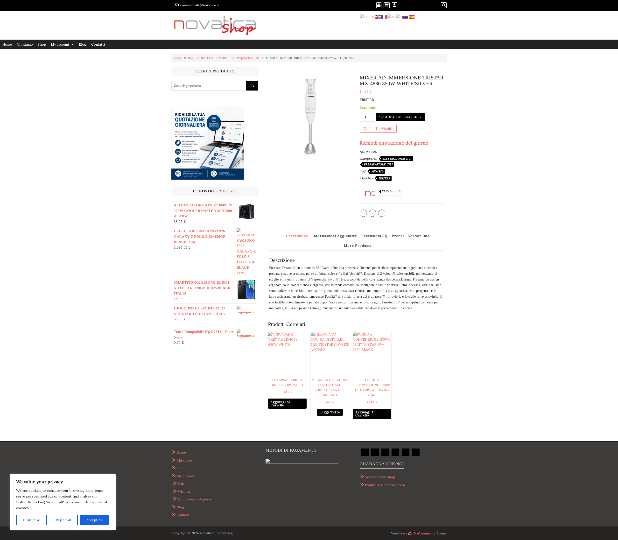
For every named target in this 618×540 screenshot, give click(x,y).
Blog (82, 44)
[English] (378, 16)
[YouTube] (408, 5)
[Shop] (378, 5)
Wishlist (184, 491)
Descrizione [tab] (297, 236)
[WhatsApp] (429, 5)
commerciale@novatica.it (199, 5)
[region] (63, 502)
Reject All (63, 520)
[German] (391, 16)
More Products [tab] (358, 245)
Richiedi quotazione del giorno (394, 143)
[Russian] (405, 16)
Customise (31, 520)
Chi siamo (25, 44)
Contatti (98, 44)
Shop (42, 44)
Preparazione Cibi (248, 58)
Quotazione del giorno (195, 499)
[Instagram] (422, 5)
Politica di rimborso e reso (385, 485)
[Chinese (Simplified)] (367, 16)
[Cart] (387, 5)
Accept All (94, 520)
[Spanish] (412, 16)
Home (7, 44)
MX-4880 (377, 171)
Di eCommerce (423, 533)
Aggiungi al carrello (401, 117)
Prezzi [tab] (398, 236)
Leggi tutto (329, 412)
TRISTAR (384, 178)
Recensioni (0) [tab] (374, 236)
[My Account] (394, 5)
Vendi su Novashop (380, 477)
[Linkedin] (415, 5)
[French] (384, 16)
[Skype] (436, 5)
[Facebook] (401, 5)
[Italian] (399, 16)
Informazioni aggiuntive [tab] (334, 236)
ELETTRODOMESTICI (215, 58)
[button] (378, 129)
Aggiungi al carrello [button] (280, 403)
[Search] (444, 5)
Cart (181, 483)
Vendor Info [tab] (419, 236)
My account (60, 44)
